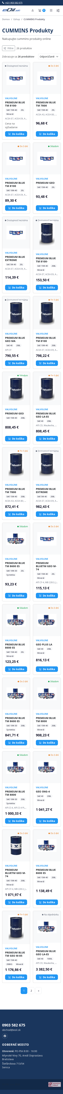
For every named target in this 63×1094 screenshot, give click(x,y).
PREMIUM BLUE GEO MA (15, 339)
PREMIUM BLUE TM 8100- (15, 104)
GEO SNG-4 (43, 791)
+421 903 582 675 (13, 2)
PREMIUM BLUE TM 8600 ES (15, 564)
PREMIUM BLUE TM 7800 (46, 104)
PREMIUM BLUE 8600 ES (15, 646)
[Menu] (51, 10)
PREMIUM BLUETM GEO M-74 (46, 566)
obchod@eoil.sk (11, 1030)
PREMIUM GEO (45, 182)
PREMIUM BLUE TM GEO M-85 (15, 954)
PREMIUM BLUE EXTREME (15, 258)
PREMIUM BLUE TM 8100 (15, 184)
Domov (6, 19)
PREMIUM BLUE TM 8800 (46, 719)
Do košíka (17, 134)
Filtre (10, 48)
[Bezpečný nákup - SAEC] (54, 1084)
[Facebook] (5, 1036)
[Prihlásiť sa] (33, 10)
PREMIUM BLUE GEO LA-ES (46, 415)
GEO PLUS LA (44, 644)
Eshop (16, 19)
